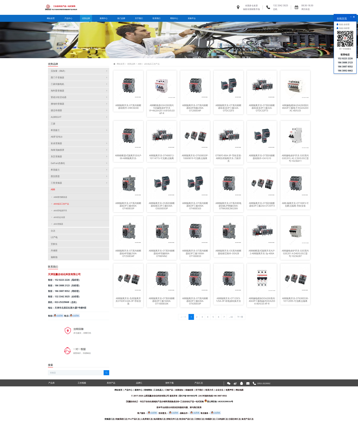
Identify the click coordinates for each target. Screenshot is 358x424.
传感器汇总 (210, 419)
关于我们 (199, 389)
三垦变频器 (56, 182)
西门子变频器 (57, 77)
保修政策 (189, 389)
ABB (140, 63)
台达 (53, 230)
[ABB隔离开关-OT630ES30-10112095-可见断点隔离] (295, 279)
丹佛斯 (54, 250)
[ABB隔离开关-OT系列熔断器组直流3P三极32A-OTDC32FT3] (262, 86)
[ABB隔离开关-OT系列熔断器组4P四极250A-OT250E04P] (128, 231)
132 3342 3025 (280, 5)
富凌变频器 (56, 143)
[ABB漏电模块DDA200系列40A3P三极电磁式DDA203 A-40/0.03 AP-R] (262, 279)
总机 (275, 9)
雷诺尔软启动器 (58, 97)
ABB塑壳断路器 (60, 197)
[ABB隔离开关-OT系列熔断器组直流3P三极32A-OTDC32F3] (228, 86)
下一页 (240, 317)
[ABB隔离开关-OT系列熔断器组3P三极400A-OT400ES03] (195, 184)
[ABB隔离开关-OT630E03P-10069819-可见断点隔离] (195, 136)
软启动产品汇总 (186, 419)
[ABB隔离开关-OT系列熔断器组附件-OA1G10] (262, 136)
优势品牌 (131, 63)
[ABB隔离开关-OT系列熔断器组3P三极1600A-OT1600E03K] (162, 279)
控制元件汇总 (172, 419)
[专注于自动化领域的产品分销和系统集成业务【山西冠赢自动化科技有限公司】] (61, 7)
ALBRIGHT (56, 117)
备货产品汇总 (248, 419)
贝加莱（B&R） (58, 70)
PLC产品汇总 (134, 419)
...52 (231, 317)
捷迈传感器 (56, 110)
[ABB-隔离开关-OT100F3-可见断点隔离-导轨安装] (295, 184)
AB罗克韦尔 (57, 136)
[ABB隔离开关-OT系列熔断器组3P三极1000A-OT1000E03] (195, 231)
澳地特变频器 (57, 103)
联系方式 (209, 389)
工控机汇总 (199, 419)
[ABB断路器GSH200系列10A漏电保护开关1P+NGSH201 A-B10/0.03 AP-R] (162, 86)
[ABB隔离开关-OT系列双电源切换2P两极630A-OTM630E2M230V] (228, 184)
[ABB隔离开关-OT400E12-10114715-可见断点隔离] (162, 136)
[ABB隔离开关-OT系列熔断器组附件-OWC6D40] (128, 86)
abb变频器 (58, 224)
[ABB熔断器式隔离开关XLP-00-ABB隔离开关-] (128, 136)
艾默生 (54, 243)
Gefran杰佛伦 (58, 163)
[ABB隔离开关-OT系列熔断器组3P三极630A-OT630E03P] (195, 279)
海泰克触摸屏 (57, 149)
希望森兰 (55, 130)
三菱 (53, 123)
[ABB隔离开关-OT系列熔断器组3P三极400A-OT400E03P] (128, 184)
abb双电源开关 (60, 210)
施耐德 (54, 257)
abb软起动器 (59, 217)
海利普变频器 (57, 90)
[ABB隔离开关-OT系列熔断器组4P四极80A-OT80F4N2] (162, 231)
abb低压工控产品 (152, 63)
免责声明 (229, 389)
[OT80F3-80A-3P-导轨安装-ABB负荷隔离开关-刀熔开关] (228, 136)
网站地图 (239, 389)
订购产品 (169, 389)
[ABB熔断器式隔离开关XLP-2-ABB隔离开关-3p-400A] (262, 231)
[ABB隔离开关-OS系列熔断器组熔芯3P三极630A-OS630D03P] (162, 184)
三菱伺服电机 (57, 84)
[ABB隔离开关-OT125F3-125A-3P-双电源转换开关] (228, 279)
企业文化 (219, 389)
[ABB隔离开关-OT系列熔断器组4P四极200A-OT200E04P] (195, 86)
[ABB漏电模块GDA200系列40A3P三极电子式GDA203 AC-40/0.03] (295, 86)
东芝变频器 (56, 156)
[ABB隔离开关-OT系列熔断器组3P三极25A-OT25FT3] (262, 184)
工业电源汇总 (222, 419)
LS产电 (54, 237)
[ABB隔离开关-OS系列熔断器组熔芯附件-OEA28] (228, 231)
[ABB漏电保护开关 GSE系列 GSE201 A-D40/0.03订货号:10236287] (295, 231)
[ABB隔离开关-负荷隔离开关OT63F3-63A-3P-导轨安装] (128, 279)
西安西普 (55, 176)
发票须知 (179, 389)
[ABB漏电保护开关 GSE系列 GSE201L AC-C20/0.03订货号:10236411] (295, 136)
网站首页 (51, 18)
